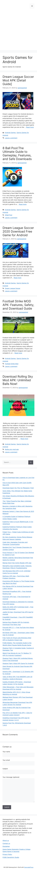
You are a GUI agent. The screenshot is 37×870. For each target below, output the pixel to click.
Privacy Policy (7, 854)
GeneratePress (28, 867)
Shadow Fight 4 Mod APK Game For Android (18, 663)
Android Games (10, 132)
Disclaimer (6, 846)
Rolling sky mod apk (12, 449)
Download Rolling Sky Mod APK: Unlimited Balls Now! (18, 380)
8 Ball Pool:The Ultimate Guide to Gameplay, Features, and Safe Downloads (17, 153)
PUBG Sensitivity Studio (11, 857)
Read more (30, 127)
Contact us (6, 843)
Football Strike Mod (11, 364)
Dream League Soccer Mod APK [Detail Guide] (18, 80)
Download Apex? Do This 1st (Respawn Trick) (18, 488)
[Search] (30, 462)
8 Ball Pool (8, 215)
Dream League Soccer (12, 288)
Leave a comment (11, 138)
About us (6, 840)
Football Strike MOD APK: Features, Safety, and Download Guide (18, 304)
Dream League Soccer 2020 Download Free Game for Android (18, 231)
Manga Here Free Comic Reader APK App (17, 563)
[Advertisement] (18, 31)
